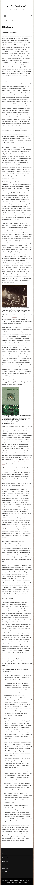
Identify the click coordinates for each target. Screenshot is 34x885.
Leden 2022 (5, 871)
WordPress (24, 882)
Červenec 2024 (5, 858)
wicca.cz (17, 5)
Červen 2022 (5, 865)
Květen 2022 (5, 868)
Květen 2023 (5, 861)
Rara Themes (14, 882)
